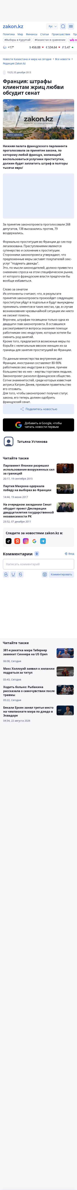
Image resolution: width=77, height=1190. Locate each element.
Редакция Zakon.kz (14, 63)
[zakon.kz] (13, 26)
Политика (9, 34)
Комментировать (61, 574)
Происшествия (61, 34)
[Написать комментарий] (38, 564)
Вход (71, 553)
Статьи (44, 34)
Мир (20, 34)
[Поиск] (63, 26)
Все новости (62, 59)
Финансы (31, 34)
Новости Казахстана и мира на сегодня (27, 59)
